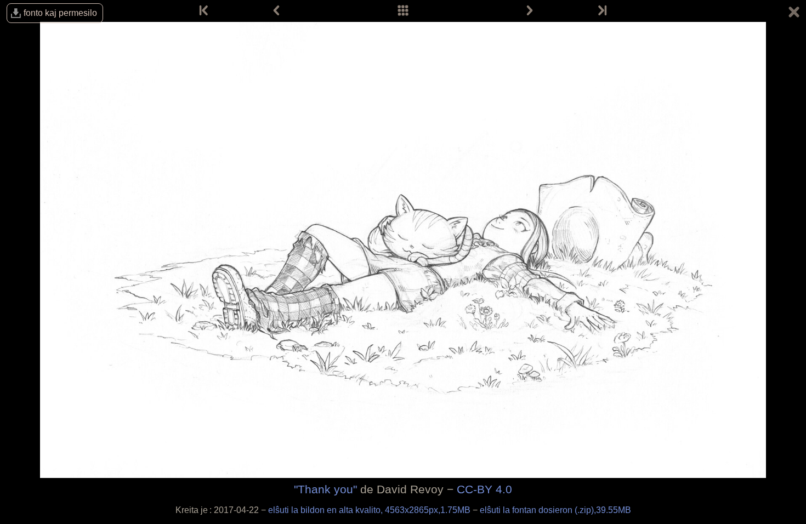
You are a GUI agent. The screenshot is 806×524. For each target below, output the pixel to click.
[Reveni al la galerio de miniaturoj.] (794, 13)
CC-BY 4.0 (484, 489)
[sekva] (529, 11)
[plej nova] (601, 11)
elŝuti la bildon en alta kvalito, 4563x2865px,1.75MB (370, 510)
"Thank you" (325, 489)
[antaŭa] (276, 11)
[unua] (204, 11)
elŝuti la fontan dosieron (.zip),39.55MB (555, 510)
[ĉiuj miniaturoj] (403, 11)
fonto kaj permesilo (60, 13)
